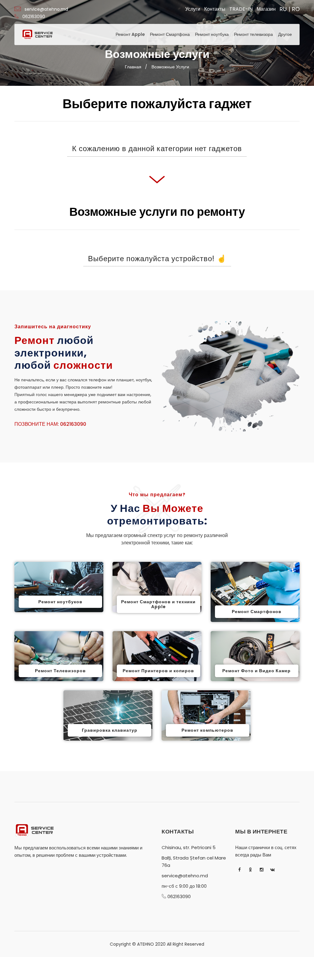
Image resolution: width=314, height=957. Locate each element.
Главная (133, 67)
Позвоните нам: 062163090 (50, 424)
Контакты (214, 9)
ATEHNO (145, 944)
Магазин (266, 9)
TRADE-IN (241, 9)
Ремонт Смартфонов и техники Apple (158, 604)
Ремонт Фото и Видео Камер (256, 671)
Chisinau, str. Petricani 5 (189, 847)
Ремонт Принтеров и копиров (158, 671)
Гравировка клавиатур (109, 730)
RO (296, 9)
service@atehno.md (46, 9)
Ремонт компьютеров (207, 730)
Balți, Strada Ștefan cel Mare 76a (194, 861)
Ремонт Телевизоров (60, 671)
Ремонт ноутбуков (60, 602)
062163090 (33, 16)
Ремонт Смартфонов (256, 611)
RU (283, 9)
